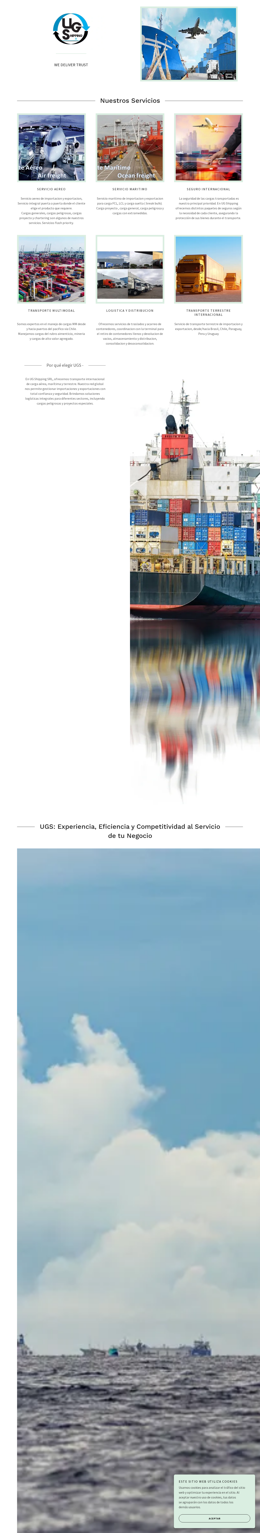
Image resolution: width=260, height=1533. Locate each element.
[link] (71, 30)
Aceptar (214, 1518)
